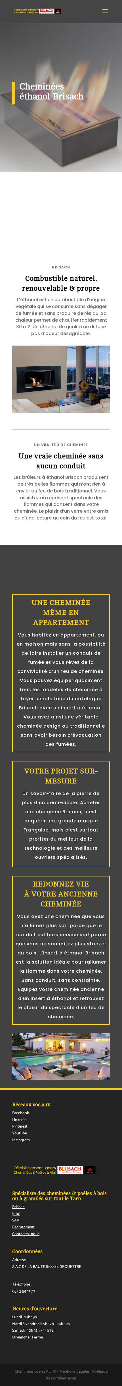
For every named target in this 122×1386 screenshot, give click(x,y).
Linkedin (19, 1120)
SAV (15, 1220)
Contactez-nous (25, 1234)
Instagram (21, 1140)
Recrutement (23, 1227)
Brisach (18, 1207)
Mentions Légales (75, 1371)
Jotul (16, 1214)
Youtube (19, 1133)
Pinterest (20, 1126)
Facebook (20, 1113)
